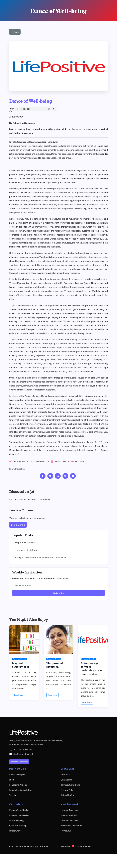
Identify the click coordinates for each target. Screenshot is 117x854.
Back (16, 31)
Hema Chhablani (69, 815)
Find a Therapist (17, 774)
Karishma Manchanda (71, 825)
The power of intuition (26, 550)
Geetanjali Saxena (69, 820)
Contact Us (66, 779)
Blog (11, 779)
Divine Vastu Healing (19, 810)
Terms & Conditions (70, 784)
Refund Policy (67, 795)
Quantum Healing (18, 825)
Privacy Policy (68, 789)
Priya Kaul (66, 830)
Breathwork (15, 830)
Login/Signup (18, 524)
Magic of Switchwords (26, 542)
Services (13, 795)
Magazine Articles (18, 784)
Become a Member (19, 761)
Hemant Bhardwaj (69, 810)
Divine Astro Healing (19, 815)
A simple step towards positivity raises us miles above (40, 557)
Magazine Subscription (20, 789)
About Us (65, 774)
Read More (18, 695)
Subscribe (58, 593)
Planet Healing (16, 820)
